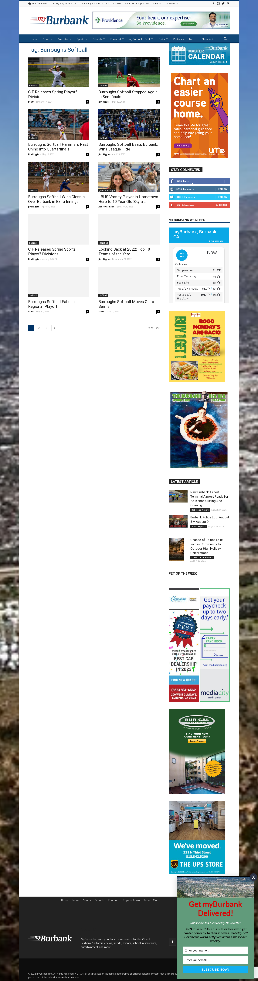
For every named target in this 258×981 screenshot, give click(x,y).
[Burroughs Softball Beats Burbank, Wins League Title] (129, 124)
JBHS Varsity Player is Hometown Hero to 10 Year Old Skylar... (128, 199)
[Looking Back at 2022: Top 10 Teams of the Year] (129, 229)
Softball (103, 85)
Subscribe (221, 204)
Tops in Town (131, 838)
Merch (192, 39)
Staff (31, 101)
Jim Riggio (104, 101)
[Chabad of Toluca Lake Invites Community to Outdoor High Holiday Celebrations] (178, 503)
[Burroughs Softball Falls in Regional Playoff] (58, 282)
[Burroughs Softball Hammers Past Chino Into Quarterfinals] (58, 124)
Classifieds (208, 39)
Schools (97, 39)
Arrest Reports (199, 480)
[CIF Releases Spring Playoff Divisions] (58, 72)
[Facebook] (214, 3)
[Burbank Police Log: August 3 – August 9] (178, 475)
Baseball (33, 85)
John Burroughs (107, 190)
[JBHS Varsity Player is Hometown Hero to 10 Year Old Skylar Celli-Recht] (129, 177)
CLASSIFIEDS (172, 3)
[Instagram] (218, 3)
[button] (225, 39)
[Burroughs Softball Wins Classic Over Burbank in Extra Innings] (58, 177)
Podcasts (178, 39)
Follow (222, 189)
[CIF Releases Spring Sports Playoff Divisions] (58, 229)
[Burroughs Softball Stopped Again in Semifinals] (129, 72)
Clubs (161, 39)
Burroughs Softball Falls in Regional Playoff (51, 304)
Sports (80, 39)
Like (190, 183)
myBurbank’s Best (139, 39)
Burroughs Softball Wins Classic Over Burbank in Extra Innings (56, 199)
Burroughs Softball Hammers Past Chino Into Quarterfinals (58, 146)
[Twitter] (223, 3)
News (46, 39)
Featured (115, 39)
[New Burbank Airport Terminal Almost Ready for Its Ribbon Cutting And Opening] (178, 450)
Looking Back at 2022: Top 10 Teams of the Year (124, 251)
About (197, 838)
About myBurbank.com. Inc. (96, 3)
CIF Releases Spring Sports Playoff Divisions (52, 251)
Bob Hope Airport (200, 464)
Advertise (224, 838)
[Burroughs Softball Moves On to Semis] (129, 282)
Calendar (157, 3)
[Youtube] (228, 3)
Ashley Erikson (106, 206)
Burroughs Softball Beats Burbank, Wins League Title (128, 146)
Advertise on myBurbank (137, 3)
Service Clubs (152, 838)
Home (34, 39)
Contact (117, 3)
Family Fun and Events (202, 511)
